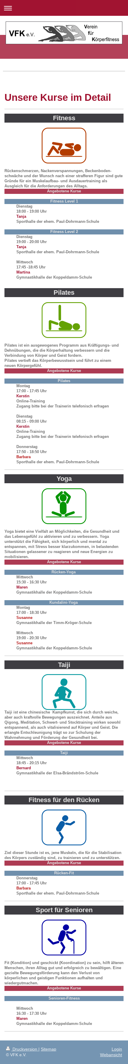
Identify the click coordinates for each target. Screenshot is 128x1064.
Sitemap (48, 1049)
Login (117, 1049)
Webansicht (111, 1054)
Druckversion (24, 1049)
